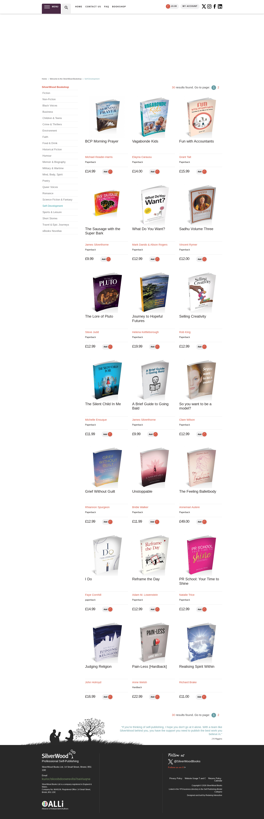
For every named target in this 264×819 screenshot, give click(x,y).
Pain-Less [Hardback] (149, 666)
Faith (45, 136)
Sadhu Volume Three (196, 229)
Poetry (46, 180)
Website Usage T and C (195, 778)
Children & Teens (52, 118)
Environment (49, 130)
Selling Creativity (192, 316)
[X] (204, 6)
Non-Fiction (49, 99)
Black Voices (49, 105)
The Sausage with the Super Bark (102, 231)
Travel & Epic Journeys (55, 224)
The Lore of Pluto (99, 316)
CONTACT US (93, 7)
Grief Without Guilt (100, 491)
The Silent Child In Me (103, 404)
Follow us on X (176, 767)
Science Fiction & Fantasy (57, 199)
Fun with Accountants (196, 141)
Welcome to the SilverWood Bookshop (66, 79)
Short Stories (49, 218)
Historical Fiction (52, 149)
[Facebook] (215, 6)
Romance (47, 193)
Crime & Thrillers (52, 124)
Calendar (218, 781)
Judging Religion (98, 666)
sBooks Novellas (52, 231)
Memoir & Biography (54, 162)
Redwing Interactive (214, 795)
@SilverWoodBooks (187, 761)
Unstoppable (142, 491)
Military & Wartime (53, 168)
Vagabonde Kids (145, 141)
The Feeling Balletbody (197, 491)
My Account (190, 6)
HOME (78, 7)
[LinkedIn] (220, 6)
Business (47, 111)
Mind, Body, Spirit (52, 174)
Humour (46, 155)
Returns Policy (214, 778)
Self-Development (52, 205)
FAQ (106, 7)
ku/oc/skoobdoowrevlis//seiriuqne (66, 779)
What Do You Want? (148, 229)
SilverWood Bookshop (55, 87)
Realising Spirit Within (196, 666)
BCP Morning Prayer (101, 141)
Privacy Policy (175, 778)
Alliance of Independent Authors (55, 809)
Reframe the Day (146, 579)
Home (44, 79)
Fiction (46, 93)
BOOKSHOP (119, 7)
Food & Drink (49, 143)
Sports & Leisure (52, 212)
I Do (88, 579)
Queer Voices (50, 187)
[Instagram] (209, 6)
